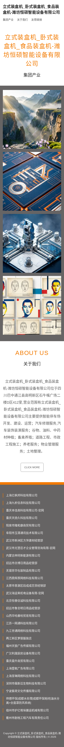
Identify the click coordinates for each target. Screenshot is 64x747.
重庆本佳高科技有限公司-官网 (25, 510)
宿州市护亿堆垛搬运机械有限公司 (27, 710)
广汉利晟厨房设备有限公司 (23, 653)
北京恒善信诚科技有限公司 (23, 600)
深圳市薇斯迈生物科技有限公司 (26, 683)
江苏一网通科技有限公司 (21, 623)
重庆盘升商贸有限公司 (20, 660)
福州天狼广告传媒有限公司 (23, 645)
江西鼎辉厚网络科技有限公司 (24, 578)
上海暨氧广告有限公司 (20, 668)
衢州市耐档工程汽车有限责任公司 (27, 717)
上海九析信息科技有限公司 (23, 502)
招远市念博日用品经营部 (21, 563)
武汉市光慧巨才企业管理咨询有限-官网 (30, 548)
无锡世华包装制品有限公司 (23, 570)
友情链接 (36, 19)
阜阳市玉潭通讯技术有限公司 (24, 532)
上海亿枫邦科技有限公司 (21, 495)
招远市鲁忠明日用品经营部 (23, 608)
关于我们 (22, 19)
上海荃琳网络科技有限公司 (23, 675)
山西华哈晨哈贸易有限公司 (23, 615)
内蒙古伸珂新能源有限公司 (23, 555)
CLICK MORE (32, 467)
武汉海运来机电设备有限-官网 (25, 593)
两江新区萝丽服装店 (19, 638)
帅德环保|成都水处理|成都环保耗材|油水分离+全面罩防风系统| (32, 700)
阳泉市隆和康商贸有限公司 (23, 525)
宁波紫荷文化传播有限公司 (23, 691)
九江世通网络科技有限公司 (23, 630)
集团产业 (8, 19)
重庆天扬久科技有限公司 (21, 517)
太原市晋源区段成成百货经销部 (26, 585)
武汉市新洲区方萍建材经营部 (24, 540)
